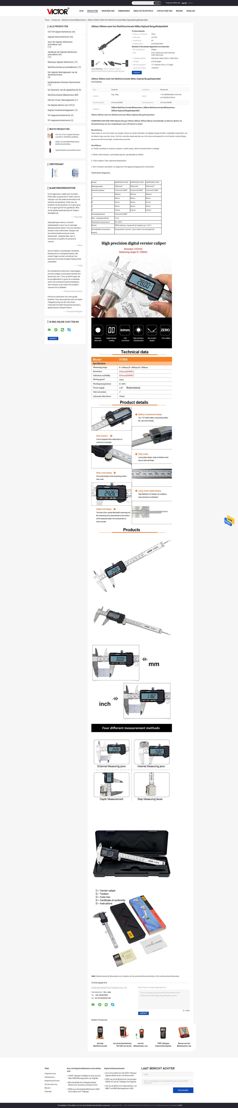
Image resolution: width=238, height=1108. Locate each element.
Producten (92, 11)
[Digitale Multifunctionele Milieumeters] (50, 150)
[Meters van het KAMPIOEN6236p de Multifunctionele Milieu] (50, 143)
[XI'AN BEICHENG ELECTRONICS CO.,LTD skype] (70, 329)
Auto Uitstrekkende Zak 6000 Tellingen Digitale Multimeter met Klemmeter (121, 1074)
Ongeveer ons (108, 11)
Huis (81, 11)
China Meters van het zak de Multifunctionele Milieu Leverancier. (89, 1105)
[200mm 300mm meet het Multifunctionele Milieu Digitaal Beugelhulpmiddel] (108, 45)
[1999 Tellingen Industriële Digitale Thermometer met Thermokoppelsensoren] (163, 1032)
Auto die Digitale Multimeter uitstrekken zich (60, 43)
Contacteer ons (164, 11)
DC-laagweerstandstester (59, 115)
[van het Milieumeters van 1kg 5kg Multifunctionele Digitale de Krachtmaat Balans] (140, 1032)
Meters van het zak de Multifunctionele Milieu (139, 976)
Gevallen (190, 11)
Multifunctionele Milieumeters (74, 20)
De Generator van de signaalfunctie (63, 90)
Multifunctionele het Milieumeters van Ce (109, 976)
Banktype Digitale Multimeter (61, 62)
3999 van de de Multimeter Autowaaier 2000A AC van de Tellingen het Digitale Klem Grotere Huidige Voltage (121, 1080)
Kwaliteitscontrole (143, 11)
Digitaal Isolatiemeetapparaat (61, 110)
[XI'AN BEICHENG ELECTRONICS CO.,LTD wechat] (64, 329)
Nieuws (179, 11)
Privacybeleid (62, 1105)
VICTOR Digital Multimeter (59, 32)
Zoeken (157, 3)
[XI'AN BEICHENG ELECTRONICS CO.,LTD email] (51, 329)
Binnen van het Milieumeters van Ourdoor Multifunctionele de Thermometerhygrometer (184, 1044)
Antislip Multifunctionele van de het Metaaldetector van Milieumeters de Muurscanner (100, 1044)
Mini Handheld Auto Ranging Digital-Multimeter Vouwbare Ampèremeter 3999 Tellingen (83, 1084)
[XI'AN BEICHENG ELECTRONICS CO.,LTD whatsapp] (57, 329)
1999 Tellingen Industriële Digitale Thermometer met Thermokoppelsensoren (163, 1044)
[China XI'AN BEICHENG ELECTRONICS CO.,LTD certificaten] (55, 172)
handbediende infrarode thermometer (64, 82)
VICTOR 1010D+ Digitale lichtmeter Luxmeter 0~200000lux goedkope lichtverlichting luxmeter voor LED (67, 137)
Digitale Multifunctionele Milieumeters (68, 150)
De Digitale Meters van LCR (60, 105)
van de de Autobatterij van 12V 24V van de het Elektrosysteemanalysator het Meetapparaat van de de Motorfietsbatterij (124, 1044)
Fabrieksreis (124, 11)
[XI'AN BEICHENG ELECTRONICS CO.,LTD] (58, 11)
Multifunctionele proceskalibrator (62, 67)
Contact (137, 72)
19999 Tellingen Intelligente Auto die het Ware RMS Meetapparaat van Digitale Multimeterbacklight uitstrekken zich (84, 1077)
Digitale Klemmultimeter (58, 37)
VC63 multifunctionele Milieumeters (167, 976)
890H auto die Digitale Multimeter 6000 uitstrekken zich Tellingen (84, 1090)
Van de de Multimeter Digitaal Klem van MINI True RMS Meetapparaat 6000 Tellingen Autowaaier (121, 1087)
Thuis (47, 20)
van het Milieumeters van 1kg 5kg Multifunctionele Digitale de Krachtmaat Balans (141, 1044)
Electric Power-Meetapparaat (61, 100)
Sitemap (48, 1091)
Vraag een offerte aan (173, 3)
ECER (180, 1105)
